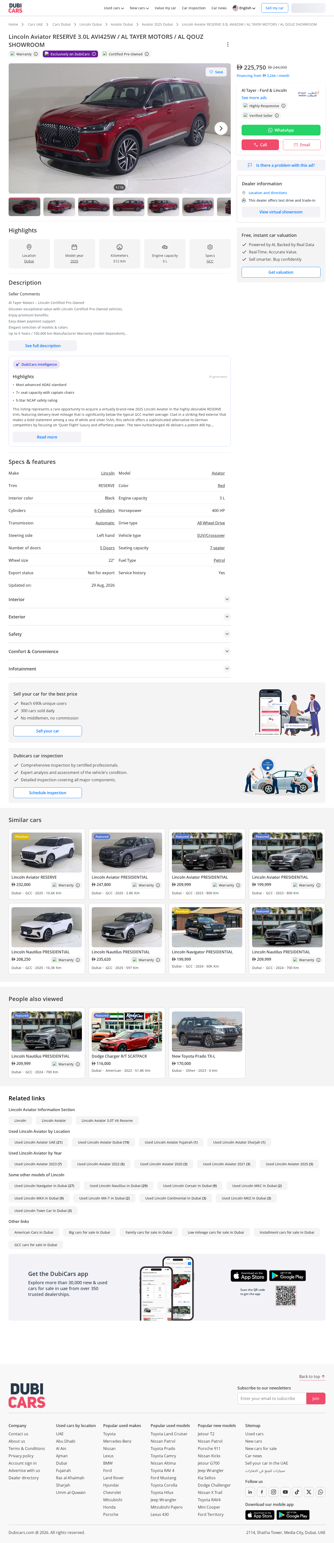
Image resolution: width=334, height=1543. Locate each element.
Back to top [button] (309, 1376)
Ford (107, 1470)
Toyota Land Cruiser (169, 1434)
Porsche (110, 1514)
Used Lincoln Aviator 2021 (224, 1164)
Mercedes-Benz (117, 1441)
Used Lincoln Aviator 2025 (287, 1164)
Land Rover (113, 1477)
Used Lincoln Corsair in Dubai (187, 1185)
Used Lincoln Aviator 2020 (161, 1164)
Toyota (109, 1434)
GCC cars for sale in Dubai (35, 1244)
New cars (253, 1441)
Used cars (254, 1434)
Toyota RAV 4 (162, 1470)
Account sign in (23, 1463)
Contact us (18, 1434)
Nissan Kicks (209, 1456)
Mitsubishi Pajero (167, 1507)
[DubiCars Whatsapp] (320, 1492)
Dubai (61, 1463)
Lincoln (20, 1120)
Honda (109, 1507)
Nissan (109, 1448)
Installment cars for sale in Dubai (287, 1232)
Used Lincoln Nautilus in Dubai (115, 1185)
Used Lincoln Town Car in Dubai (40, 1210)
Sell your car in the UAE (266, 1463)
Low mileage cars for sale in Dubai (216, 1232)
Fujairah (63, 1470)
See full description (43, 345)
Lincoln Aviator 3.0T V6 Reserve (107, 1120)
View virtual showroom (280, 212)
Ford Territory (210, 1514)
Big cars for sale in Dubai (89, 1232)
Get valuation (280, 272)
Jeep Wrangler (164, 1499)
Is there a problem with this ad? (285, 165)
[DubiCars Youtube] (285, 1492)
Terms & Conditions (27, 1448)
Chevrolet (112, 1492)
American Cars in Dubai (33, 1232)
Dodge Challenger (214, 1485)
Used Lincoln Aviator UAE (35, 1142)
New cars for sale (261, 1448)
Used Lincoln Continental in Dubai (173, 1198)
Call (263, 144)
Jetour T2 (206, 1434)
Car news (253, 1456)
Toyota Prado (163, 1448)
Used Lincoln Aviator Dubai (100, 1142)
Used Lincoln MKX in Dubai (36, 1198)
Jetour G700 (209, 1463)
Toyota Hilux (162, 1492)
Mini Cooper (209, 1507)
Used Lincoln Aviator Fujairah (169, 1142)
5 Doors (107, 548)
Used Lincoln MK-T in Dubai (102, 1198)
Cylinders (104, 510)
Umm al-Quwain (71, 1492)
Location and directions (268, 192)
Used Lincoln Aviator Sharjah (236, 1142)
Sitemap (252, 1425)
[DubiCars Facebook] (261, 1492)
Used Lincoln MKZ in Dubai (244, 1198)
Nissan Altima (163, 1463)
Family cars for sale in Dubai (149, 1232)
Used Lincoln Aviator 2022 (98, 1164)
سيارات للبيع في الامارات (265, 1471)
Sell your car (47, 731)
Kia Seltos (207, 1477)
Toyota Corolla (164, 1485)
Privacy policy (21, 1456)
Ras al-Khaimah (70, 1477)
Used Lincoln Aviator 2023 (35, 1164)
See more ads (254, 97)
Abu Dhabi (65, 1441)
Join (315, 1398)
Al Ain (61, 1448)
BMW (108, 1463)
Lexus (108, 1456)
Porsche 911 (209, 1448)
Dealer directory (24, 1477)
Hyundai (111, 1485)
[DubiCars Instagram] (273, 1492)
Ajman (62, 1456)
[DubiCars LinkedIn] (250, 1492)
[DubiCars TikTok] (297, 1492)
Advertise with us (24, 1470)
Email (305, 144)
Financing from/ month (263, 75)
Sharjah (63, 1485)
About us (17, 1441)
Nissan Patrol (163, 1441)
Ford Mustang (163, 1477)
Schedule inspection (47, 792)
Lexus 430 (160, 1514)
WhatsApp (284, 130)
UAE (60, 1434)
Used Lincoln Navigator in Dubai (40, 1185)
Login (308, 7)
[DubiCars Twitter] (308, 1492)
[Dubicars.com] (27, 1395)
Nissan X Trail (210, 1492)
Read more (47, 437)
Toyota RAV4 (209, 1499)
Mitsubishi (112, 1499)
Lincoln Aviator (54, 1120)
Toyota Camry (163, 1456)
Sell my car (275, 8)
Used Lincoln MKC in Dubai (254, 1185)
